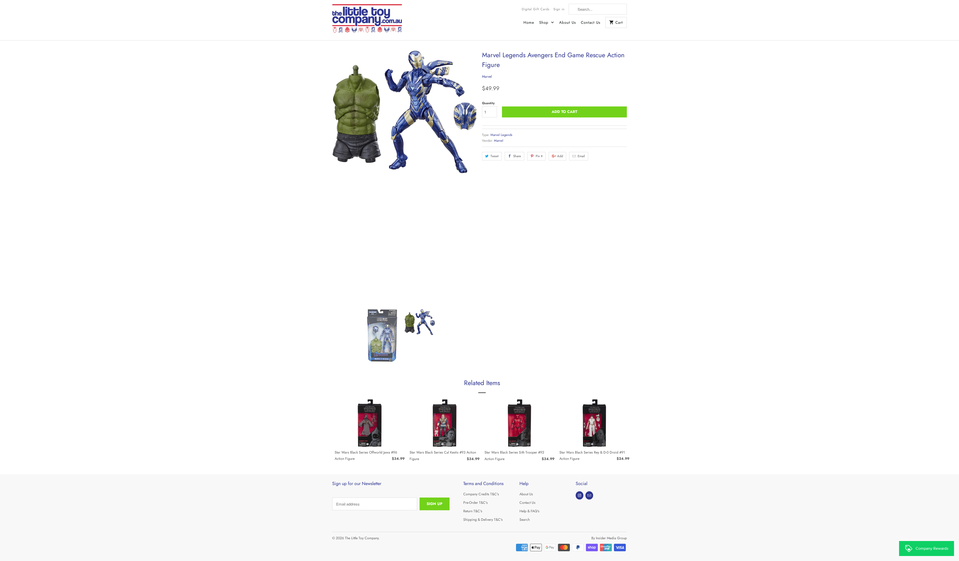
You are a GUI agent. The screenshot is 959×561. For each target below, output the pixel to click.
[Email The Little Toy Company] (589, 495)
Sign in (559, 9)
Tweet (494, 156)
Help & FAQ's (529, 511)
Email (581, 156)
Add (560, 156)
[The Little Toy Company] (367, 20)
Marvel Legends (501, 134)
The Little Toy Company (362, 538)
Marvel (487, 76)
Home (528, 22)
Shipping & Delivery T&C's (483, 519)
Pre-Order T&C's (475, 502)
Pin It (539, 156)
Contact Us (590, 22)
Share (517, 156)
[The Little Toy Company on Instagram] (579, 495)
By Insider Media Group (609, 538)
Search (524, 519)
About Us (567, 22)
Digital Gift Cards (535, 9)
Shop (544, 22)
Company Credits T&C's (481, 494)
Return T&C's (472, 511)
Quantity (488, 103)
